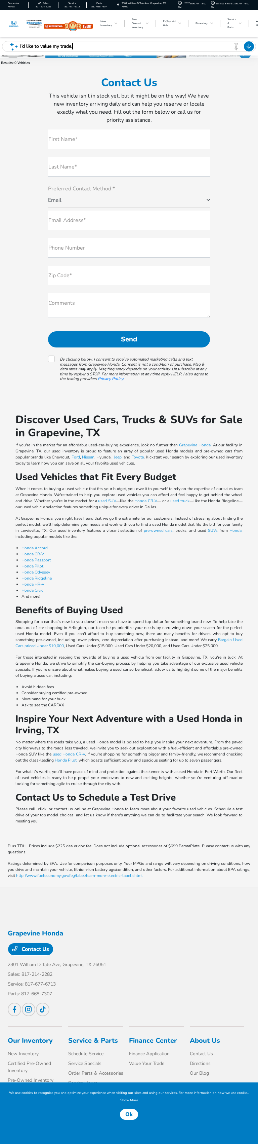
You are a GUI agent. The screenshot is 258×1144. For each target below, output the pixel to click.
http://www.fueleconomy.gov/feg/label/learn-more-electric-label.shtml (79, 875)
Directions (200, 1063)
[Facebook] (14, 1009)
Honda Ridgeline (37, 578)
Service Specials (84, 1063)
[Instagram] (28, 1009)
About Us (205, 1040)
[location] (118, 4)
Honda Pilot (32, 566)
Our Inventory (30, 1040)
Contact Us (34, 949)
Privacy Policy (110, 378)
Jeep (118, 457)
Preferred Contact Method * (81, 188)
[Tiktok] (42, 1009)
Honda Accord (35, 548)
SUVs (213, 530)
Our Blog (199, 1073)
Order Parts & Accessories (95, 1073)
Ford (76, 457)
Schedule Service (85, 1053)
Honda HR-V (33, 584)
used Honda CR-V (69, 754)
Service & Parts (93, 1040)
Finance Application (149, 1053)
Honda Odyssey (36, 572)
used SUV (107, 501)
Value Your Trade (146, 1063)
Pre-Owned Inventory (30, 1080)
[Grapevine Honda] (26, 23)
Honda (235, 530)
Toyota (138, 457)
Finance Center (153, 1040)
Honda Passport (36, 560)
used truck (179, 501)
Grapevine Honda (195, 445)
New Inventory (23, 1053)
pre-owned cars (158, 530)
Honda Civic (32, 590)
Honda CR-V (145, 501)
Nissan (88, 457)
